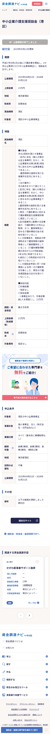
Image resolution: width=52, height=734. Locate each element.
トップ (4, 10)
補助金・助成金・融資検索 (22, 10)
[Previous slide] (21, 615)
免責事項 (41, 704)
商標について (37, 714)
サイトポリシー (11, 704)
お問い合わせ (17, 720)
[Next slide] (29, 615)
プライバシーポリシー (27, 704)
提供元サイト (25, 520)
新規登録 (37, 4)
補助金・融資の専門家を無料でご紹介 (22, 730)
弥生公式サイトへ (31, 720)
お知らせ (10, 647)
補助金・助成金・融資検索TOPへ (23, 533)
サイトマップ (34, 709)
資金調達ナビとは (14, 641)
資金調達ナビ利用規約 (19, 709)
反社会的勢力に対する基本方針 (19, 714)
